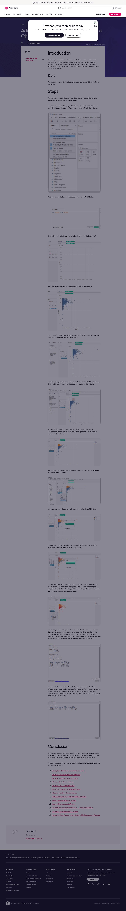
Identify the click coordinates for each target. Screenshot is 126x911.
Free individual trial (54, 35)
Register (91, 2)
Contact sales (100, 14)
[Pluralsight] (11, 8)
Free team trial (73, 35)
